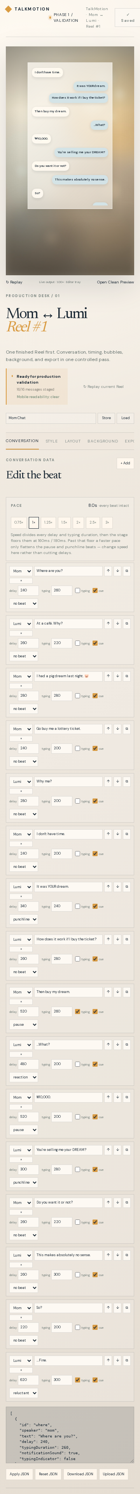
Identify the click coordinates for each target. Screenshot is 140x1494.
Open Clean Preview (115, 282)
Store (106, 418)
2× (78, 522)
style (52, 441)
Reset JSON (48, 1474)
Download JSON (80, 1474)
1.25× (48, 522)
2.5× (92, 522)
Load (125, 418)
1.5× (64, 522)
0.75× (18, 522)
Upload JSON (113, 1474)
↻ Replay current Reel (103, 386)
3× (107, 522)
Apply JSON (19, 1474)
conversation (22, 440)
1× (33, 522)
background (103, 441)
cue (101, 591)
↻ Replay (14, 282)
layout (73, 441)
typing (46, 591)
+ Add (125, 463)
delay (13, 591)
